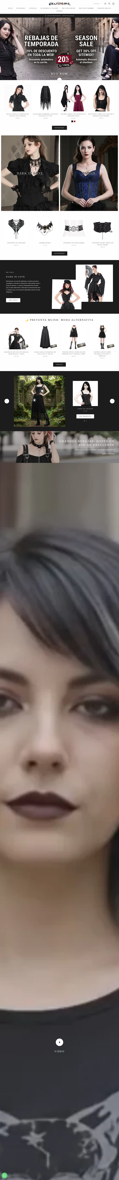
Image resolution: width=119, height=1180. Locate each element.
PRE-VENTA (13, 300)
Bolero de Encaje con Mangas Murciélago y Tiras (16, 353)
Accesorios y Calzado (49, 8)
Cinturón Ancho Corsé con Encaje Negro (103, 243)
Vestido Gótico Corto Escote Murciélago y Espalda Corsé (73, 353)
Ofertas (59, 11)
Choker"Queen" (45, 243)
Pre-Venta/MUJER (68, 8)
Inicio (10, 8)
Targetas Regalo (104, 8)
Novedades (20, 8)
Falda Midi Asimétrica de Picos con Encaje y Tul (45, 115)
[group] (59, 49)
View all (59, 364)
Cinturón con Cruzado (16, 243)
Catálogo (33, 8)
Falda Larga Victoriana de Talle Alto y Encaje (45, 353)
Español (96, 3)
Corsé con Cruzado (85, 408)
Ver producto (85, 416)
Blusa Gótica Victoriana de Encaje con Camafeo (18, 115)
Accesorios (59, 253)
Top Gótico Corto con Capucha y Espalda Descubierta (101, 115)
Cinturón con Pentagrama (74, 243)
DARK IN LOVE (30, 173)
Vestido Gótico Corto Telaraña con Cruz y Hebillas (102, 354)
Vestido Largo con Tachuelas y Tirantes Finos (73, 115)
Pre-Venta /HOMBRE (86, 8)
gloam (89, 173)
